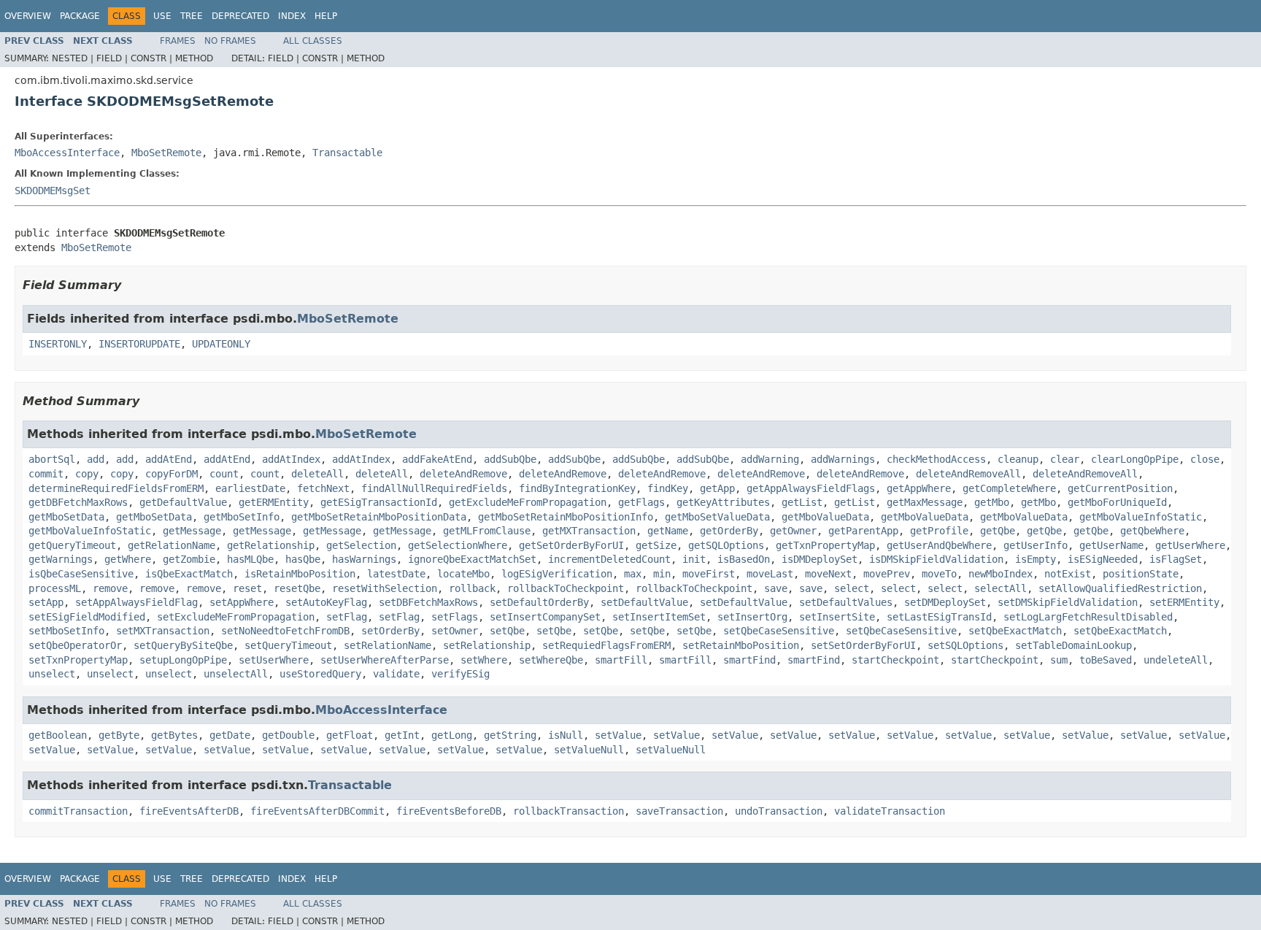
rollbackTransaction (568, 811)
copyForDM (171, 474)
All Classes (312, 41)
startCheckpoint (895, 660)
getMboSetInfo (241, 517)
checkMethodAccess (936, 459)
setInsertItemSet (659, 617)
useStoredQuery (320, 674)
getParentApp (863, 531)
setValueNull (589, 750)
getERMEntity (274, 502)
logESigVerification (556, 574)
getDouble (288, 735)
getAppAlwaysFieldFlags (811, 488)
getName (667, 531)
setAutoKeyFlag (326, 602)
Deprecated (240, 16)
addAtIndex (291, 459)
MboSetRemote (166, 152)
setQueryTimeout (288, 645)
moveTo (939, 574)
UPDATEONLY (221, 344)
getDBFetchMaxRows (78, 502)
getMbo (991, 502)
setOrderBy (390, 631)
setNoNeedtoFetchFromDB (285, 631)
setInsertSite (837, 617)
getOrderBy (729, 531)
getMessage (192, 531)
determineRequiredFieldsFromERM (116, 488)
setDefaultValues (845, 602)
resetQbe (297, 588)
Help (326, 16)
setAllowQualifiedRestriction (1120, 588)
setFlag (346, 617)
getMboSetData (66, 517)
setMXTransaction (162, 631)
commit (45, 474)
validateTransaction (889, 811)
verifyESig (460, 674)
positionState (1141, 574)
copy (87, 474)
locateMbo (463, 574)
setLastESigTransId (939, 617)
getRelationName (171, 545)
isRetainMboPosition (299, 574)
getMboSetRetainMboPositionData (378, 517)
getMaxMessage (925, 502)
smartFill (621, 660)
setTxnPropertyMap (78, 660)
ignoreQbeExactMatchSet (472, 559)
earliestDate (250, 488)
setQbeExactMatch (1015, 631)
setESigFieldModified (86, 617)
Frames (178, 41)
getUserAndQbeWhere (939, 545)
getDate (229, 735)
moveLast (770, 574)
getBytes (174, 735)
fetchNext (323, 488)
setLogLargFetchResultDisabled (1088, 617)
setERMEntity (1184, 602)
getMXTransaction (589, 531)
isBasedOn (743, 559)
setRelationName (387, 645)
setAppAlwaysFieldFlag (136, 602)
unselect (51, 674)
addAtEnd (168, 459)
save (775, 588)
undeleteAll (1176, 660)
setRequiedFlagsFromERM (606, 645)
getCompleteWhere (1009, 488)
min (662, 574)
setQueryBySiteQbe (183, 645)
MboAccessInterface (67, 152)
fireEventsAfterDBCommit (317, 811)
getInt (402, 735)
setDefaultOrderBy (539, 602)
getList (802, 502)
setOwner (454, 631)
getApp (717, 488)
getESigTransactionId (378, 502)
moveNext (828, 574)
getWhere (127, 559)
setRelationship (487, 645)
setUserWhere (274, 660)
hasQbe (302, 559)
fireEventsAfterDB (189, 811)
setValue (618, 735)
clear (1064, 459)
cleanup (1018, 459)
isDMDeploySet (819, 559)
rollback (472, 588)
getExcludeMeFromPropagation (527, 502)
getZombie (189, 559)
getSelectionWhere (457, 545)
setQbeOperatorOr (75, 645)
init (694, 559)
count (224, 474)
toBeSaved (1105, 660)
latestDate (396, 574)
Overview (27, 16)
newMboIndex (1000, 574)
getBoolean (57, 735)
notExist (1067, 574)
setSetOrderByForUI (863, 645)
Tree (191, 16)
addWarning (770, 459)
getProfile (939, 531)
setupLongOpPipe (183, 660)
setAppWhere (241, 602)
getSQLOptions (726, 545)
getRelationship (271, 545)
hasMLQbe (250, 559)
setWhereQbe (551, 660)
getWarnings (60, 559)
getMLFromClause (487, 531)
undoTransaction (778, 811)
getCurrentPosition (1120, 488)
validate (396, 674)
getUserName (1111, 545)
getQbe (997, 531)
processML (54, 588)
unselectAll (236, 674)
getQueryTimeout (72, 545)
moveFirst (708, 574)
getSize (656, 545)
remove (110, 588)
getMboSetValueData (717, 517)
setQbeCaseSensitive (778, 631)
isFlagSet (1175, 559)
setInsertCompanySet (545, 617)
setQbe (507, 631)
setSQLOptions (965, 645)
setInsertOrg (752, 617)
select (851, 588)
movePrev (886, 574)
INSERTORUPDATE (139, 344)
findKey (667, 488)
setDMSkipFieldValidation (1068, 602)
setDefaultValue (644, 602)
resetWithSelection (384, 588)
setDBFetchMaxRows (428, 602)
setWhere (483, 660)
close (1204, 459)
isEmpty (1035, 559)
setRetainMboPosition (740, 645)
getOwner (793, 531)
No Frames (230, 41)
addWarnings (843, 459)
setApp (45, 602)
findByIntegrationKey (577, 488)
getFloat (349, 735)
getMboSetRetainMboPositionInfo (565, 517)
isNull (565, 735)
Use (162, 16)
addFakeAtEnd (437, 459)
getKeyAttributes (723, 502)
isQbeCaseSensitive (81, 574)
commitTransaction (78, 811)
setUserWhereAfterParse (384, 660)
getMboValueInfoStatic (1140, 517)
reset (247, 588)
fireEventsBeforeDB (448, 811)
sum (1059, 660)
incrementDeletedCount (609, 559)
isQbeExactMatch (189, 574)
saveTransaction (679, 811)
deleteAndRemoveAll (968, 474)
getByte (119, 735)
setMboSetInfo (66, 631)
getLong (451, 735)
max (632, 574)
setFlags (454, 617)
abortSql (51, 459)
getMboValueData (825, 517)
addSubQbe (510, 459)
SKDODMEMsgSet (52, 190)
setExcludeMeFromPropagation (236, 617)
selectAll (1000, 588)
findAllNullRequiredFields (434, 488)
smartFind (749, 660)
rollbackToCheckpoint (565, 588)
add (95, 459)
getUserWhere (1190, 545)
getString (510, 735)
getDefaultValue (183, 502)
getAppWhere (919, 488)
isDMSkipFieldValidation (936, 559)
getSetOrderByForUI (571, 545)
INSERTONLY (57, 344)
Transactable (347, 152)
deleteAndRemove (463, 474)
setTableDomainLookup (1073, 645)
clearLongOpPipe (1135, 459)
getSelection (361, 545)
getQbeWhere (1152, 531)
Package (80, 16)
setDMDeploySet (945, 602)
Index (292, 16)
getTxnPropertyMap (825, 545)
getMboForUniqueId (1117, 502)
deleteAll (317, 474)
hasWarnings (364, 559)
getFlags (641, 502)
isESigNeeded (1103, 559)
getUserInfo (1035, 545)
